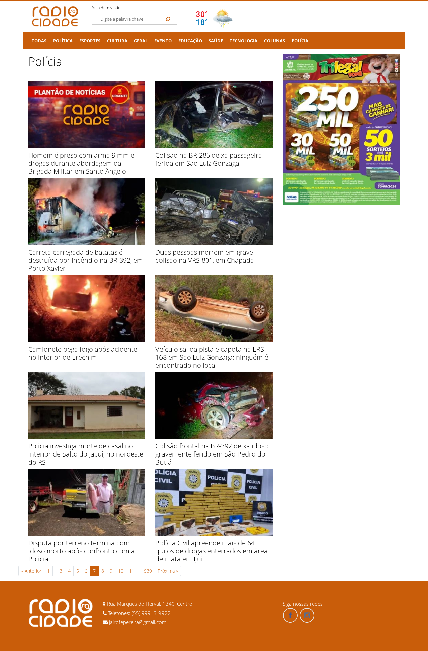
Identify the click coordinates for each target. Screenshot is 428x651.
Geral (141, 41)
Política (63, 41)
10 (120, 571)
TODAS (39, 41)
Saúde (216, 41)
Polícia (300, 41)
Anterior (31, 571)
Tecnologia (243, 41)
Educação (190, 41)
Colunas (274, 41)
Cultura (117, 41)
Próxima (168, 571)
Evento (163, 41)
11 (131, 571)
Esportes (89, 41)
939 (148, 571)
